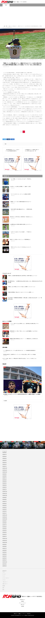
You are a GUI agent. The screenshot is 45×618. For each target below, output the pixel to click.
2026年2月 (5, 464)
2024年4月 (5, 507)
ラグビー (4, 579)
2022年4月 (5, 554)
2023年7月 (5, 524)
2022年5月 (5, 552)
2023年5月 (5, 528)
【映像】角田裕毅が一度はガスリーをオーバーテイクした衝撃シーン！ (21, 292)
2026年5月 (5, 458)
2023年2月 (5, 534)
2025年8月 (5, 476)
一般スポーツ (5, 581)
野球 (6, 5)
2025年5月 (5, 481)
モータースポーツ (6, 577)
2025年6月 (5, 479)
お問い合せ (22, 604)
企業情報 (22, 606)
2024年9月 (5, 497)
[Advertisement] (22, 17)
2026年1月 (5, 466)
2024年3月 (5, 509)
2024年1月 (5, 513)
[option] (5, 445)
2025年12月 (5, 468)
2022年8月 (5, 546)
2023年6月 (5, 526)
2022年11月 (5, 540)
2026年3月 (5, 462)
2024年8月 (5, 499)
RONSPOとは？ (22, 599)
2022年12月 (5, 538)
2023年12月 (5, 515)
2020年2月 (5, 565)
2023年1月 (5, 536)
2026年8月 (5, 452)
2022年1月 (5, 560)
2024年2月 (5, 511)
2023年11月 (5, 517)
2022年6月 (5, 550)
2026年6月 (5, 456)
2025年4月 (5, 483)
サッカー (4, 574)
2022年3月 (5, 556)
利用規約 (22, 601)
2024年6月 (5, 503)
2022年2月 (5, 558)
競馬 (3, 587)
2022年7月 (5, 548)
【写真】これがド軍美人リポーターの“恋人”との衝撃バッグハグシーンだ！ (22, 286)
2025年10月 (5, 472)
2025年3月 (5, 485)
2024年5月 (5, 505)
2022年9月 (5, 544)
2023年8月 (5, 522)
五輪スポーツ (5, 583)
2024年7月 (5, 501)
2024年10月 (5, 495)
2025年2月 (5, 487)
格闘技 (4, 585)
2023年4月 (5, 530)
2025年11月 (5, 470)
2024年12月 (5, 491)
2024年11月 (5, 493)
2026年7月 (5, 454)
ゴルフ (4, 572)
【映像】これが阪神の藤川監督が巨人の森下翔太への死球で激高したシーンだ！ (22, 275)
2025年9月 (5, 474)
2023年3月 (5, 532)
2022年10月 (5, 542)
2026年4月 (5, 460)
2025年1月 (5, 489)
